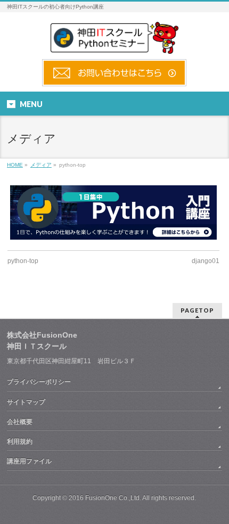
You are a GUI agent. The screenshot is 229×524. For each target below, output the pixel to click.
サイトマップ (26, 402)
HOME (15, 165)
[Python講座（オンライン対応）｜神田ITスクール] (114, 42)
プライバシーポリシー (39, 382)
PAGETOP (197, 310)
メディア (41, 165)
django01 (205, 261)
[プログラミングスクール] (114, 82)
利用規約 (19, 441)
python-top (22, 261)
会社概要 (19, 421)
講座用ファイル (29, 461)
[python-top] (113, 212)
